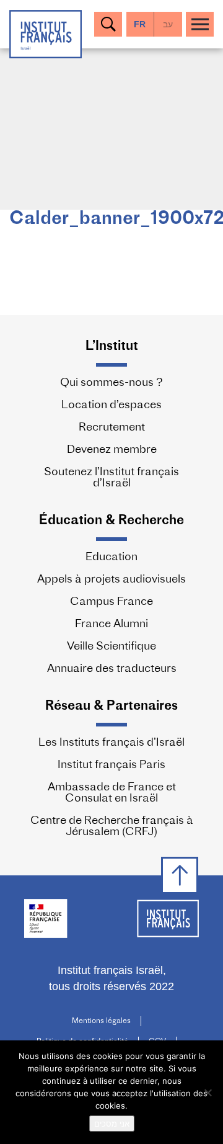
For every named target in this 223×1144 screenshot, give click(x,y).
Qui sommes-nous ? (111, 383)
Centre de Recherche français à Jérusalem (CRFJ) (111, 827)
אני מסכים (111, 1123)
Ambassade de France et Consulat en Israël (112, 793)
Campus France (111, 602)
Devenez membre (112, 450)
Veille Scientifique (111, 647)
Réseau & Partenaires (111, 706)
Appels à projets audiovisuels (111, 580)
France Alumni (111, 624)
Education (111, 557)
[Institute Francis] (45, 33)
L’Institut (111, 346)
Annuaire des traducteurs (112, 669)
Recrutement (112, 428)
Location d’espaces (111, 405)
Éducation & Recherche (111, 520)
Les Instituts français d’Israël (111, 743)
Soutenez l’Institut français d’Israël (111, 478)
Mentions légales (101, 1021)
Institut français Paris (111, 765)
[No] (207, 1092)
